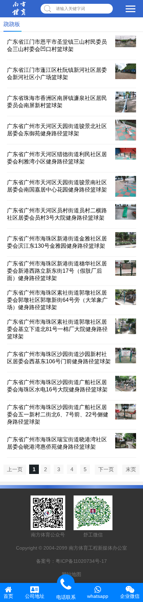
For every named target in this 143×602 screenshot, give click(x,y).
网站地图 (71, 574)
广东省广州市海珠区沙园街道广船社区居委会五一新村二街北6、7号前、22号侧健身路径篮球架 (57, 414)
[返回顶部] (128, 534)
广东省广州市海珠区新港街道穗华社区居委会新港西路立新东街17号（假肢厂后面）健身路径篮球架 (57, 271)
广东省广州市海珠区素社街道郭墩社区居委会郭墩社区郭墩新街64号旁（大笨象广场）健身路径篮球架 (57, 300)
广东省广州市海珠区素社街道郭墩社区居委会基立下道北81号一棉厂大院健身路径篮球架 (57, 329)
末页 (131, 469)
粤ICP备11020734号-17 (81, 561)
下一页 (106, 469)
